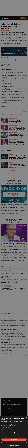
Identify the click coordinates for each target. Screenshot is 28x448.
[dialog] (14, 432)
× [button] (26, 417)
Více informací (13, 425)
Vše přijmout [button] (14, 439)
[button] (14, 427)
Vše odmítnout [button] (13, 442)
